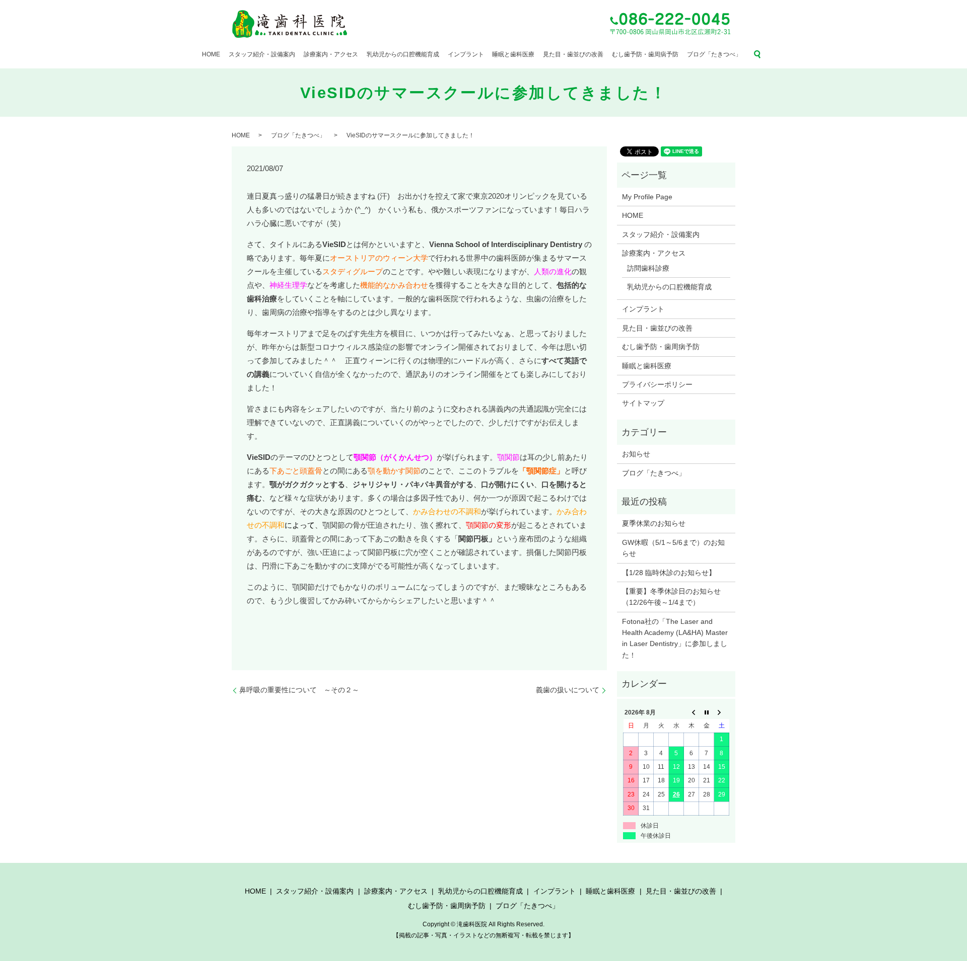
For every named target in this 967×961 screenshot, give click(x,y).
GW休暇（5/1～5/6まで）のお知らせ (673, 547)
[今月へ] (706, 712)
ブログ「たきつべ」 (714, 54)
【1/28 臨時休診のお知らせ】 (669, 573)
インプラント (466, 54)
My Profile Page (647, 197)
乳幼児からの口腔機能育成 (403, 54)
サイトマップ (643, 403)
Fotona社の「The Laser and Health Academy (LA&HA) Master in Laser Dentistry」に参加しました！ (675, 638)
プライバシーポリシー (657, 384)
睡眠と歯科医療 (513, 54)
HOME (211, 54)
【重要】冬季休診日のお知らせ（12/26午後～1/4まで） (671, 596)
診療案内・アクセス (331, 54)
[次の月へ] (721, 712)
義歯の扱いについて (567, 690)
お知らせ (636, 454)
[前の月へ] (691, 712)
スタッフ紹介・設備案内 (262, 54)
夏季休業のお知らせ (653, 523)
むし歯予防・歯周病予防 (645, 54)
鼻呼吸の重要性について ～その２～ (299, 690)
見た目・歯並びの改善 (573, 54)
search (757, 54)
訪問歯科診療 (648, 268)
